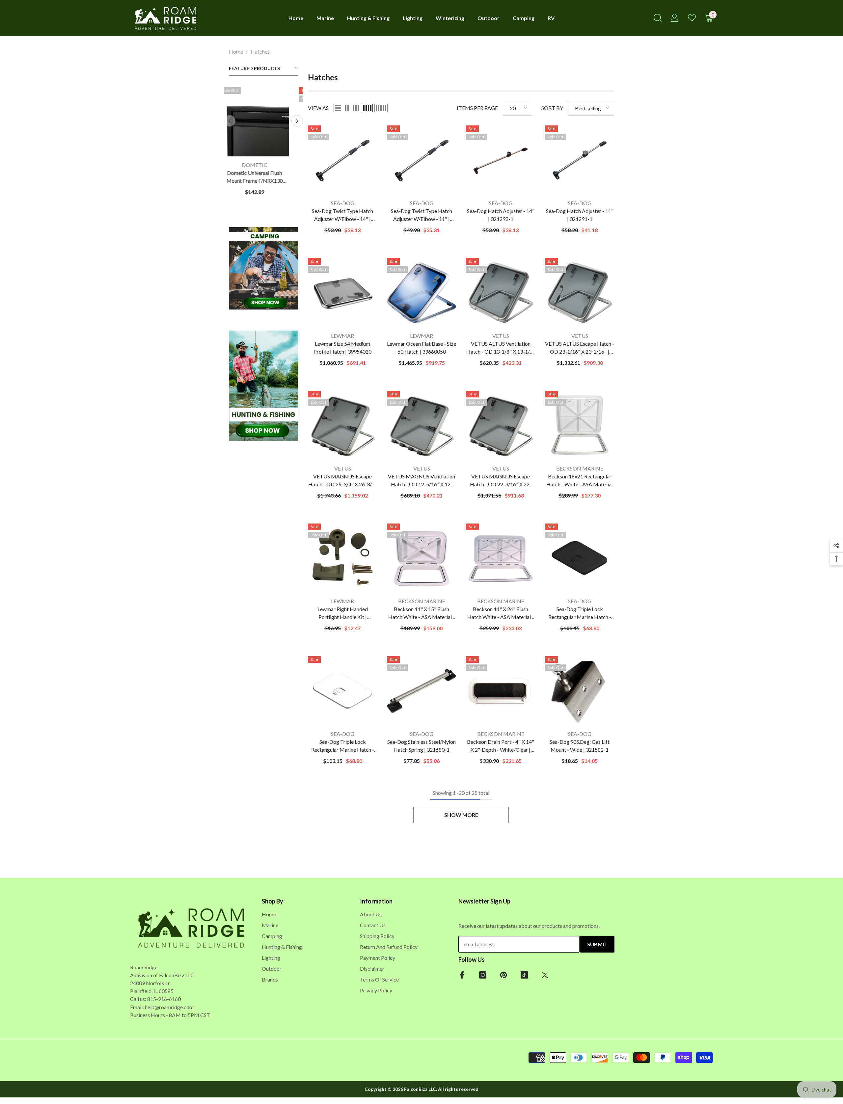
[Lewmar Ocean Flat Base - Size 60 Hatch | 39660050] (421, 292)
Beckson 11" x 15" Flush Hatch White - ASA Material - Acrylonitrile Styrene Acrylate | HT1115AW (421, 613)
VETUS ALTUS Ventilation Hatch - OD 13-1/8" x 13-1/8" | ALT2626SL (500, 348)
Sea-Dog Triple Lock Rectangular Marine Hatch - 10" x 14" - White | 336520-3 (342, 746)
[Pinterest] (503, 975)
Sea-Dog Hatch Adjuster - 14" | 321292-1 (500, 215)
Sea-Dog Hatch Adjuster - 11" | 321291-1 (579, 215)
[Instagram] (483, 975)
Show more (461, 815)
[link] (263, 268)
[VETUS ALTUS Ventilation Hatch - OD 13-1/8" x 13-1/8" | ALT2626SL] (500, 292)
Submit (597, 944)
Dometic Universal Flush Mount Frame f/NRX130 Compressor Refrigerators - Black (263, 177)
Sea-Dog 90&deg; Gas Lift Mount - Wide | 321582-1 (580, 746)
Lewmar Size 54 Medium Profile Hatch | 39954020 (342, 347)
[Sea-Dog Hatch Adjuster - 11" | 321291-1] (579, 160)
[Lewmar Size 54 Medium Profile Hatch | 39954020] (342, 292)
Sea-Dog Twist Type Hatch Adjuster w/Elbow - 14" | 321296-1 (342, 215)
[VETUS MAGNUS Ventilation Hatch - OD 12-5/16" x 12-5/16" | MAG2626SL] (421, 425)
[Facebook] (462, 975)
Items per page (477, 108)
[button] (297, 120)
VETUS (500, 336)
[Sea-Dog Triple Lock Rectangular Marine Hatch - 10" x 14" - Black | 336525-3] (579, 558)
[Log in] (675, 18)
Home (236, 51)
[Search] (658, 17)
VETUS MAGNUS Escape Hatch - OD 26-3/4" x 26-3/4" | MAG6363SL (342, 480)
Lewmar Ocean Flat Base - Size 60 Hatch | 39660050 (421, 347)
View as (318, 108)
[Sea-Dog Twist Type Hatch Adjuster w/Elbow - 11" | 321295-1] (421, 160)
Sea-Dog (342, 203)
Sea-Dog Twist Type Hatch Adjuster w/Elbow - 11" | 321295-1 (421, 215)
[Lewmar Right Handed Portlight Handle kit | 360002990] (342, 558)
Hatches (260, 51)
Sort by (552, 108)
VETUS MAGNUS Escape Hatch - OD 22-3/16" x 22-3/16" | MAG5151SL (500, 480)
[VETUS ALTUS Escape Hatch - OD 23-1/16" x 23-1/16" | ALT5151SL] (579, 292)
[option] (263, 143)
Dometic (263, 165)
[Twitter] (545, 975)
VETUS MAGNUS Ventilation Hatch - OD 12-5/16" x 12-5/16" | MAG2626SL (421, 480)
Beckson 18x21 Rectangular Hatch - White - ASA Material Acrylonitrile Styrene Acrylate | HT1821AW (579, 480)
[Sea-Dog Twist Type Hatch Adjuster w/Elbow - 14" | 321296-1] (342, 160)
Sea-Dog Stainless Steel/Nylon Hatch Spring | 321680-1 (421, 746)
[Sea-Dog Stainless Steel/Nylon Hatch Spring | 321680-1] (421, 690)
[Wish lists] (692, 18)
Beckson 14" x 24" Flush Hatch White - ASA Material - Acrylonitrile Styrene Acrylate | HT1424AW (500, 613)
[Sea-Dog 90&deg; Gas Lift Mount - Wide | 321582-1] (579, 690)
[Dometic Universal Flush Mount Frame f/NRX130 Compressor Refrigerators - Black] (263, 121)
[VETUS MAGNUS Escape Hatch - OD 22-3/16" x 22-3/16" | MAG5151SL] (500, 425)
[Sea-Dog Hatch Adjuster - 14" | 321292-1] (500, 160)
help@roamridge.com (169, 1007)
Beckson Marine (579, 468)
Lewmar (342, 336)
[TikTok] (524, 975)
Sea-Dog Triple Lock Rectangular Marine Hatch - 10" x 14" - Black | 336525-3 (579, 613)
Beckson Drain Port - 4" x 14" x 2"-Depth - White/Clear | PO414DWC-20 (500, 746)
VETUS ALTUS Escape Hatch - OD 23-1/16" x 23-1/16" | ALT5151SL (579, 348)
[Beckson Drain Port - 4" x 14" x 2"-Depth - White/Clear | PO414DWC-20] (500, 690)
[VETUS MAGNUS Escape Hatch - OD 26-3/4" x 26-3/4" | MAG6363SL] (342, 425)
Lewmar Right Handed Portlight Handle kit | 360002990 (342, 613)
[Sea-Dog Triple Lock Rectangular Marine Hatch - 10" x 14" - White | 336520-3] (342, 690)
